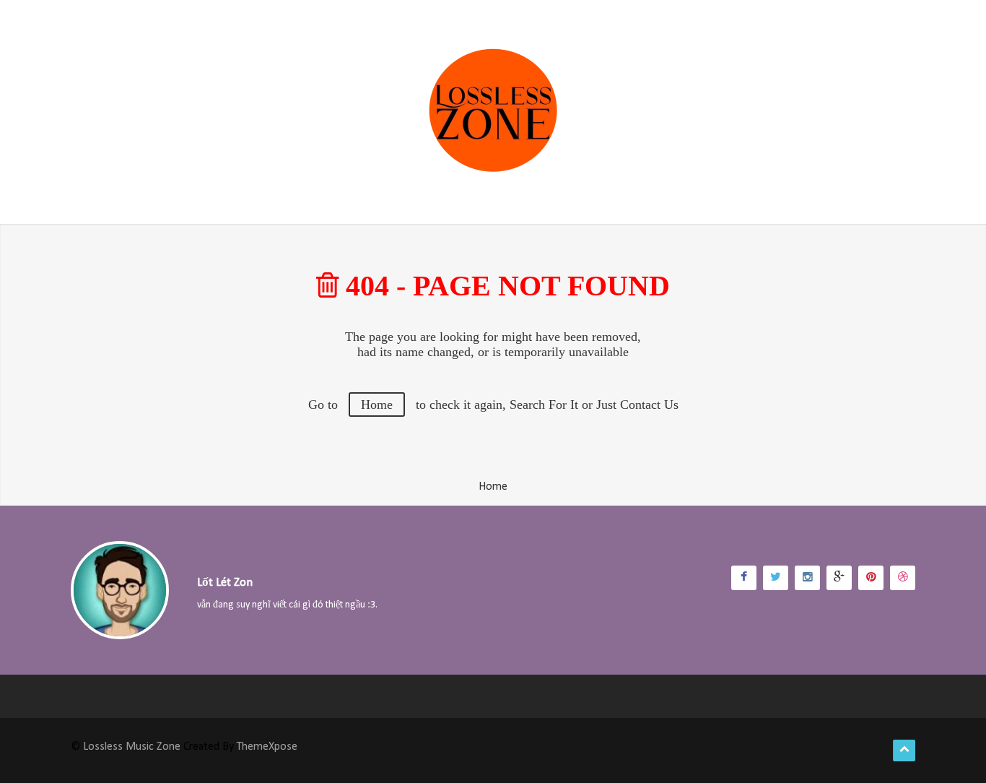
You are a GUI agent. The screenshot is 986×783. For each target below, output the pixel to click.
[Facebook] (743, 578)
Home (377, 404)
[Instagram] (807, 578)
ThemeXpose (267, 747)
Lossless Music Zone (131, 747)
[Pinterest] (871, 578)
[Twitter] (775, 578)
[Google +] (839, 578)
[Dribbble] (902, 578)
